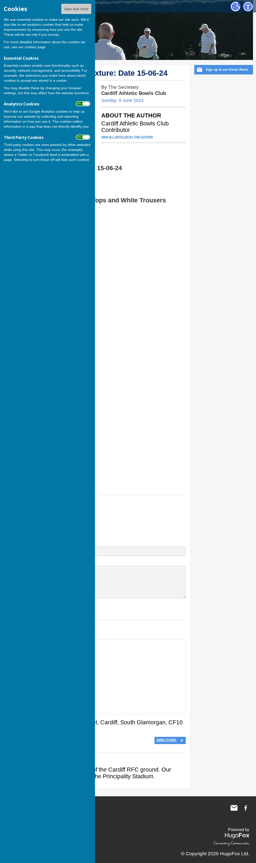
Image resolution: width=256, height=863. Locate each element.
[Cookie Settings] (235, 6)
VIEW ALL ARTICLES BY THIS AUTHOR (127, 137)
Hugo (236, 835)
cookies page (35, 47)
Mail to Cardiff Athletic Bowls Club (234, 808)
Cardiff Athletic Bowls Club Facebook (245, 808)
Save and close (76, 8)
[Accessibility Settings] (248, 6)
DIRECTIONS (166, 740)
